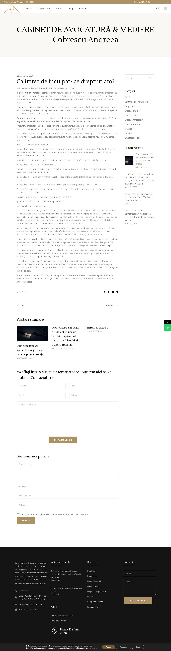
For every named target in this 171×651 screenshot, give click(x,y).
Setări (138, 647)
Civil (126, 97)
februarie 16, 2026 (59, 348)
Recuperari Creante (95, 602)
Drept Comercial (94, 581)
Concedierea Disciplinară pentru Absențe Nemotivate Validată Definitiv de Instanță (66, 574)
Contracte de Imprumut (135, 101)
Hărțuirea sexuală (97, 327)
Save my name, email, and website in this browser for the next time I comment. (53, 514)
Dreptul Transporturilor (135, 119)
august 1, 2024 (93, 331)
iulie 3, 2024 (28, 76)
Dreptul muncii (131, 115)
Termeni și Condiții (58, 621)
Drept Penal (92, 576)
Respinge (123, 647)
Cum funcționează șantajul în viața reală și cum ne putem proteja (30, 350)
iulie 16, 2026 (22, 358)
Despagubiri (130, 106)
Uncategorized (131, 137)
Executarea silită (93, 607)
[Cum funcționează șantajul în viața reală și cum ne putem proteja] (32, 333)
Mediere (128, 128)
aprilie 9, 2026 (55, 580)
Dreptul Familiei (131, 110)
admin (19, 76)
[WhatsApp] (167, 327)
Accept (108, 647)
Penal (37, 76)
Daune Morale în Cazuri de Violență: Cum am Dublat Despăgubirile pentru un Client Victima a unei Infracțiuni (66, 336)
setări (94, 648)
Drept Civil (91, 571)
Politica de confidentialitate (62, 615)
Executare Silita (131, 124)
